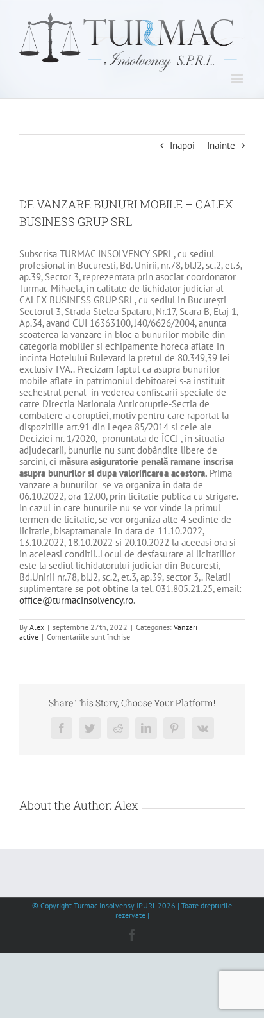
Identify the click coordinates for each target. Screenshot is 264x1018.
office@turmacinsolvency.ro (76, 600)
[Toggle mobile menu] (238, 78)
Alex (36, 627)
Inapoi (182, 145)
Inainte (221, 145)
